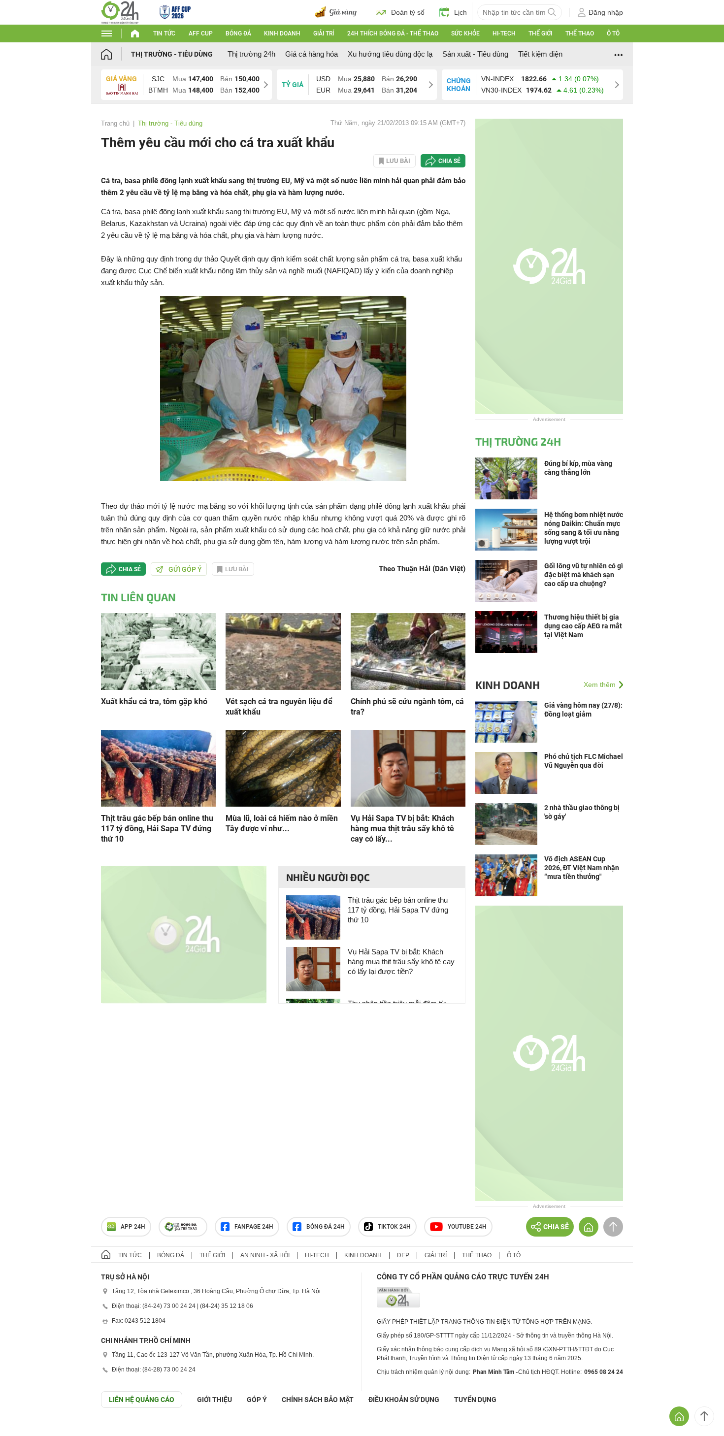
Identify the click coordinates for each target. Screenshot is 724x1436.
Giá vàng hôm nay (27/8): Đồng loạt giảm (583, 709)
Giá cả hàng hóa (311, 54)
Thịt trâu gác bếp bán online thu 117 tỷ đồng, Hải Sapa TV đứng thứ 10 (157, 829)
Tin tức (164, 33)
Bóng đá (238, 33)
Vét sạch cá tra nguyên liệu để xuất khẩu (279, 707)
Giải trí (323, 33)
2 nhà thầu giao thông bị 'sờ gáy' (582, 812)
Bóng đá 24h (325, 1226)
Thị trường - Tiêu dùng (172, 54)
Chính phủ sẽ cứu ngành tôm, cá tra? (407, 707)
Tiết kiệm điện (540, 54)
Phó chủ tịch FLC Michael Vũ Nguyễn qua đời (583, 760)
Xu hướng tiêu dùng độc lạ (390, 54)
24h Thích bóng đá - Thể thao (392, 33)
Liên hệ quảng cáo (141, 1399)
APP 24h (133, 1226)
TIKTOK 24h (394, 1226)
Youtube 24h (467, 1226)
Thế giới (540, 33)
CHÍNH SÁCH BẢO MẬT (318, 1399)
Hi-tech (504, 33)
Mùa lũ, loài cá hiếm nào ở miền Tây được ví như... (282, 823)
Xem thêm (600, 684)
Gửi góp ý (185, 569)
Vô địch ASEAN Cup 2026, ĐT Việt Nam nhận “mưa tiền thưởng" (581, 868)
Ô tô (613, 33)
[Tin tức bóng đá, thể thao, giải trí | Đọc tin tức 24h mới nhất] (120, 11)
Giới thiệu (214, 1399)
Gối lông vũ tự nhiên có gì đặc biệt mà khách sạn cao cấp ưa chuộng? (583, 574)
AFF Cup (201, 33)
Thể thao (579, 33)
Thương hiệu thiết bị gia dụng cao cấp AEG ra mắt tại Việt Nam (583, 626)
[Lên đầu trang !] (704, 1416)
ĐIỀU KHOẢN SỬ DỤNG (403, 1399)
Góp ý (257, 1399)
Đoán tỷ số (408, 12)
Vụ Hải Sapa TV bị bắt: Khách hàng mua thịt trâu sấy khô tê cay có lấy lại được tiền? (401, 961)
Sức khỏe (465, 33)
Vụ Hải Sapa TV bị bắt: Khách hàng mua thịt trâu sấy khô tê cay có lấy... (402, 829)
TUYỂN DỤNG (475, 1399)
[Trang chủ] (116, 54)
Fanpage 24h (253, 1226)
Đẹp (403, 1255)
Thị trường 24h (251, 54)
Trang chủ (115, 123)
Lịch (460, 12)
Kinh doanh (282, 33)
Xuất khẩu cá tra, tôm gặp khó (154, 701)
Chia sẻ (449, 161)
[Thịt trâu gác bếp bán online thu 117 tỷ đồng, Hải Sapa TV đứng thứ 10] (158, 767)
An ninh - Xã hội (265, 1255)
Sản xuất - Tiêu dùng (475, 54)
